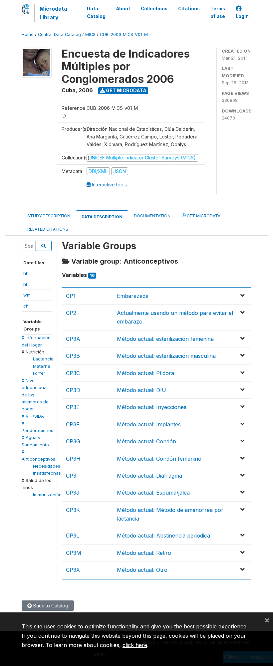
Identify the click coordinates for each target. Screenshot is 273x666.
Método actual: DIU (141, 390)
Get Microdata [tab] (203, 215)
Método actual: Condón (146, 441)
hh (26, 273)
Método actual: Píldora (145, 373)
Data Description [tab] (102, 216)
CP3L (72, 535)
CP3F (73, 424)
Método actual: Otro (142, 569)
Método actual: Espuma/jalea (153, 492)
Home (28, 34)
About (123, 8)
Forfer (39, 373)
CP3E (73, 407)
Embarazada (132, 296)
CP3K (73, 510)
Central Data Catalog (59, 34)
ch (26, 306)
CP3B (73, 355)
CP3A (73, 338)
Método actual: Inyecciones (151, 407)
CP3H (73, 458)
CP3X (73, 569)
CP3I (72, 475)
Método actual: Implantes (149, 424)
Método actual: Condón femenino (159, 458)
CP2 (71, 313)
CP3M (73, 553)
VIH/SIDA (34, 416)
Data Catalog (96, 12)
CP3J (73, 492)
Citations (189, 8)
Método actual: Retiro (144, 553)
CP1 (71, 296)
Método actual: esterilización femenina (165, 338)
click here (135, 645)
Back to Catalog (50, 605)
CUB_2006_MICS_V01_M (124, 34)
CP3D (73, 390)
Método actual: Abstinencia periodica (163, 535)
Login (242, 16)
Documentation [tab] (152, 215)
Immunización (47, 494)
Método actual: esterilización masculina (166, 355)
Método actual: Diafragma (149, 475)
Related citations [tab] (47, 229)
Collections (154, 8)
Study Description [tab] (48, 215)
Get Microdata (125, 90)
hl (25, 284)
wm (27, 295)
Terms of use (217, 12)
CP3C (73, 373)
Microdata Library (53, 13)
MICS (90, 34)
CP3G (73, 441)
